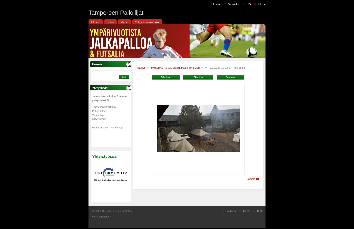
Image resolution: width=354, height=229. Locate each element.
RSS (248, 4)
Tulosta (262, 4)
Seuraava (230, 77)
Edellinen (166, 77)
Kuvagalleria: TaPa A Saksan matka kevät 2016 (175, 67)
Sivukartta (233, 4)
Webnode (103, 216)
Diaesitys (198, 77)
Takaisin (250, 179)
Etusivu (217, 4)
